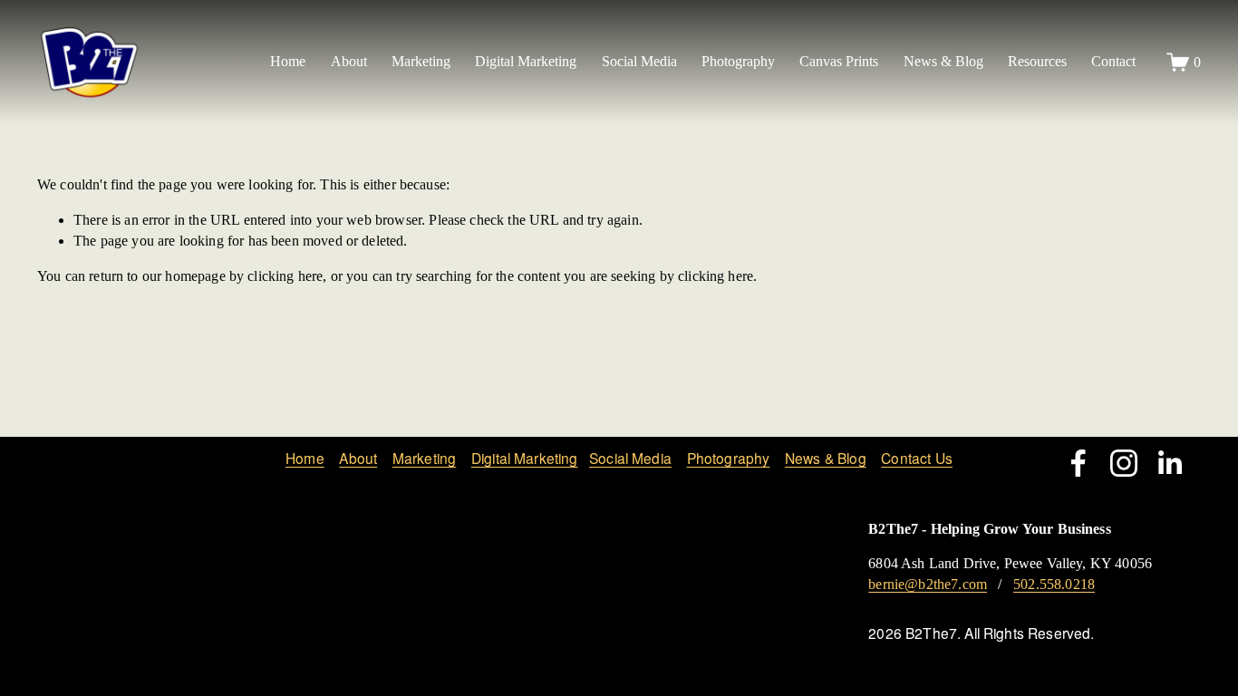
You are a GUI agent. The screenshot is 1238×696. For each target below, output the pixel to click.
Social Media (630, 458)
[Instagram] (1123, 463)
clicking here (285, 276)
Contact (1113, 61)
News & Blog (943, 61)
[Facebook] (1078, 463)
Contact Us (917, 458)
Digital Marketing (524, 458)
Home (287, 61)
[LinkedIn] (1169, 463)
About (358, 458)
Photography (728, 458)
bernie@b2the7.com (927, 584)
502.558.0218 (1054, 584)
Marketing (424, 458)
